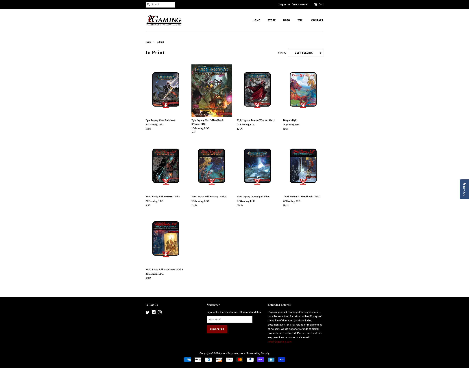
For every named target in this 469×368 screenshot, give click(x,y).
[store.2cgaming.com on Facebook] (154, 313)
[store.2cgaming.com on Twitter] (148, 313)
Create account (300, 4)
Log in (282, 4)
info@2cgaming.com (280, 341)
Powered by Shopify (257, 353)
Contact (317, 20)
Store (272, 20)
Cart (321, 4)
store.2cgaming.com (233, 353)
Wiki (301, 20)
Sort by (282, 52)
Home (256, 20)
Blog (286, 20)
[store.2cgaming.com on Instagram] (160, 313)
